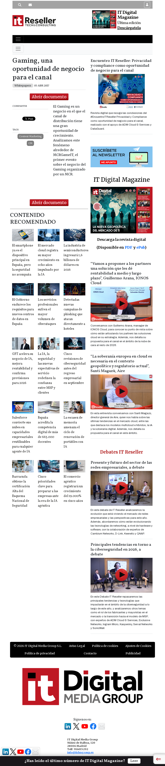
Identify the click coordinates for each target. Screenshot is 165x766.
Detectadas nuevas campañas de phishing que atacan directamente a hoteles (74, 314)
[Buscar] (19, 5)
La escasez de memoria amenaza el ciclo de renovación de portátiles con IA (74, 432)
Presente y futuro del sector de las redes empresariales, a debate (121, 465)
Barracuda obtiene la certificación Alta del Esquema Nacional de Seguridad (21, 491)
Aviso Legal (77, 646)
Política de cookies (105, 646)
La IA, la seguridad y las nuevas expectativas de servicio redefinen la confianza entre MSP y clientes (48, 373)
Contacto (90, 653)
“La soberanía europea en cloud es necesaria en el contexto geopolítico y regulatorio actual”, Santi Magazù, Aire (121, 364)
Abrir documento (49, 96)
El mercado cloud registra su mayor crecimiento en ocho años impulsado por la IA (48, 260)
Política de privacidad (40, 653)
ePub (140, 247)
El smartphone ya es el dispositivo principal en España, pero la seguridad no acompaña (22, 260)
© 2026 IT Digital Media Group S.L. (38, 646)
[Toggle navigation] (18, 39)
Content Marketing (30, 136)
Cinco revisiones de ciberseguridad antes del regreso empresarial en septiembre (75, 368)
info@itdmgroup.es (80, 752)
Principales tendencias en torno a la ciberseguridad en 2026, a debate (121, 549)
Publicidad (133, 653)
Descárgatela (129, 28)
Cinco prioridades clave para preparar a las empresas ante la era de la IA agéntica (48, 491)
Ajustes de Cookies (138, 646)
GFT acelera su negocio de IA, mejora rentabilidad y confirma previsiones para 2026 (22, 368)
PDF (128, 247)
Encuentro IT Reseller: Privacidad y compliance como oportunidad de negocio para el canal (121, 65)
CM (30, 143)
